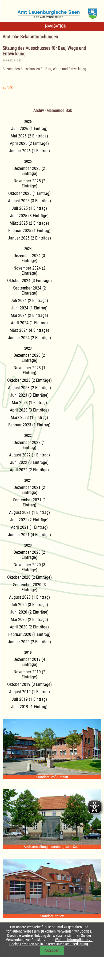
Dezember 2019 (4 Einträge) (29, 662)
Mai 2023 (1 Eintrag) (29, 402)
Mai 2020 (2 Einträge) (29, 619)
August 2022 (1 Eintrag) (29, 454)
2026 (28, 121)
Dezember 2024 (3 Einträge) (29, 258)
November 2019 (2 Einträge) (29, 674)
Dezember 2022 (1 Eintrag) (29, 445)
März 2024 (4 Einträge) (29, 330)
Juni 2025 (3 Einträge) (29, 215)
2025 (28, 161)
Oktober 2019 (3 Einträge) (29, 684)
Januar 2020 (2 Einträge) (29, 641)
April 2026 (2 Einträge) (29, 143)
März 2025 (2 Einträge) (29, 223)
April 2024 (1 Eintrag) (29, 322)
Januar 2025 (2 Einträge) (29, 238)
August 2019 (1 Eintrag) (29, 691)
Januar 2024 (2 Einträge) (29, 337)
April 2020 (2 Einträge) (29, 626)
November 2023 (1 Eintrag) (29, 370)
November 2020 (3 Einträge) (29, 567)
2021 (28, 480)
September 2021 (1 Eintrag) (29, 502)
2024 (28, 248)
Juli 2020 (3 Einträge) (29, 604)
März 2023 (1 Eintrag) (29, 417)
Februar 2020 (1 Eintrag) (29, 634)
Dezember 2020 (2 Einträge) (29, 555)
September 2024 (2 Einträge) (29, 291)
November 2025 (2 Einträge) (29, 183)
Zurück (8, 87)
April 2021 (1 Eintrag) (29, 527)
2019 (28, 652)
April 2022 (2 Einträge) (29, 469)
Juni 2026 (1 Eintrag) (29, 128)
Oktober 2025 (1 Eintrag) (29, 193)
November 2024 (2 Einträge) (29, 271)
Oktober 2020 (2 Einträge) (29, 577)
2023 (28, 348)
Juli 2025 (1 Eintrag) (29, 208)
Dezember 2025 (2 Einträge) (29, 171)
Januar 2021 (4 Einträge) (29, 534)
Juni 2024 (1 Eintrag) (29, 307)
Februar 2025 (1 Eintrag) (29, 230)
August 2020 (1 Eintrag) (29, 597)
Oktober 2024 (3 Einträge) (29, 280)
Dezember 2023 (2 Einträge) (29, 358)
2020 (28, 545)
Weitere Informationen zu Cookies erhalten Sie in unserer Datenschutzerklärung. (51, 942)
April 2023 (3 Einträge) (29, 410)
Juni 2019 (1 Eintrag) (29, 706)
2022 (28, 435)
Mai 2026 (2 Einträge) (29, 135)
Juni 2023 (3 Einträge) (29, 395)
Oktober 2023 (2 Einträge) (29, 380)
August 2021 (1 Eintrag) (29, 512)
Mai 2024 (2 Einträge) (29, 315)
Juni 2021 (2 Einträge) (29, 519)
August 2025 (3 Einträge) (29, 200)
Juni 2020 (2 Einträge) (29, 612)
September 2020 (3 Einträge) (29, 587)
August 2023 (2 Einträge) (29, 387)
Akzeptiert (52, 950)
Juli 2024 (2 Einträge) (29, 300)
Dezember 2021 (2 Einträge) (29, 490)
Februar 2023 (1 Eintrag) (29, 424)
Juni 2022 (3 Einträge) (29, 462)
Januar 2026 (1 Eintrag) (29, 150)
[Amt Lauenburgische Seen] (52, 12)
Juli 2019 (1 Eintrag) (29, 699)
